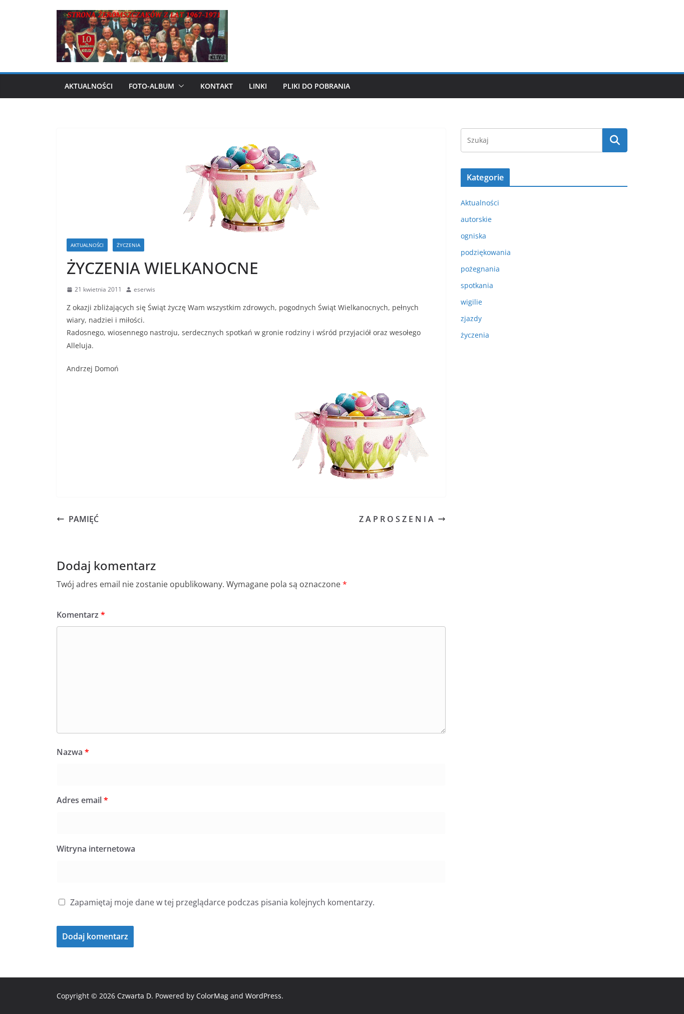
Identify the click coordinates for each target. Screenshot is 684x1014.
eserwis (144, 289)
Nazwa (73, 751)
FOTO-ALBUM (151, 86)
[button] (179, 86)
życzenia (128, 244)
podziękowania (486, 252)
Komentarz (81, 614)
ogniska (473, 235)
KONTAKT (216, 86)
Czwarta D (134, 995)
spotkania (477, 285)
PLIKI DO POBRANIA (316, 86)
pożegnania (480, 269)
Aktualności (89, 86)
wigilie (471, 302)
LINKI (258, 86)
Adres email (82, 800)
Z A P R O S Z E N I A (396, 519)
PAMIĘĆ (84, 519)
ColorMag (212, 995)
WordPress (263, 995)
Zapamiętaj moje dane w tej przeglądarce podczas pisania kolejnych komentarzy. (222, 902)
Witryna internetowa (96, 848)
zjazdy (471, 318)
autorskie (476, 219)
